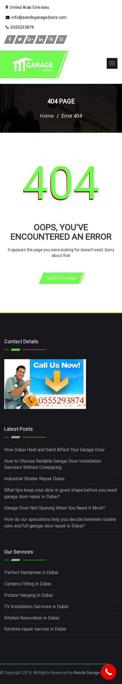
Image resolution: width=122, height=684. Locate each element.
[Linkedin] (41, 39)
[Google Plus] (30, 39)
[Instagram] (61, 39)
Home (47, 116)
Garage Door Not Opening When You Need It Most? (54, 508)
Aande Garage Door (91, 672)
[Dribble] (51, 39)
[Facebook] (10, 39)
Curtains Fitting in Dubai (27, 584)
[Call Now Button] (108, 672)
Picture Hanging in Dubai (28, 595)
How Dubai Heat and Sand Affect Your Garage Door (54, 449)
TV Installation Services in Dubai (36, 606)
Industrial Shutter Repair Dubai (34, 478)
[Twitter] (20, 39)
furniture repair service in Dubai (35, 629)
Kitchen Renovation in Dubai (31, 618)
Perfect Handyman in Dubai (31, 572)
